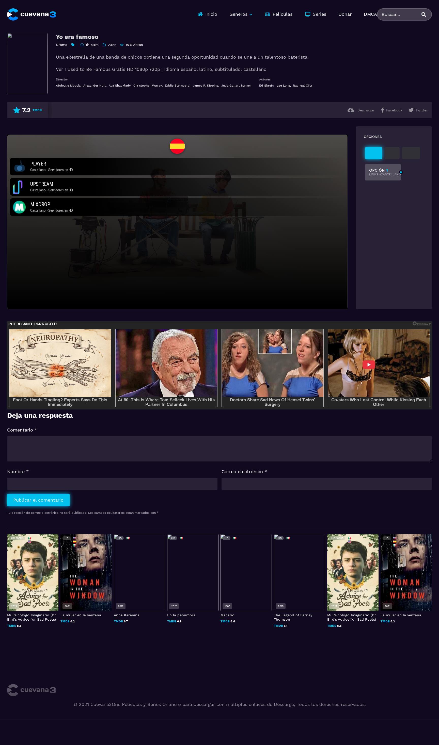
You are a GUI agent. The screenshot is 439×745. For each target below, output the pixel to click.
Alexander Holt (94, 85)
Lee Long (283, 85)
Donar (345, 14)
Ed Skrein (266, 85)
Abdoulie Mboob (68, 85)
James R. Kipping (205, 85)
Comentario (22, 430)
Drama (61, 45)
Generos (238, 14)
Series (319, 14)
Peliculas (282, 14)
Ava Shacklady (120, 85)
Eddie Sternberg (177, 85)
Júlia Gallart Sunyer (236, 85)
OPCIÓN (385, 172)
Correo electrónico (244, 471)
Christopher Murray (147, 85)
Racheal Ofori (303, 85)
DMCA (370, 14)
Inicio (211, 14)
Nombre (18, 471)
